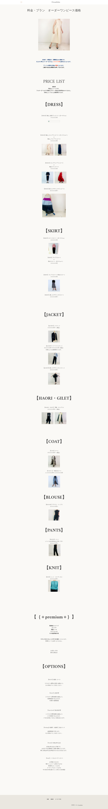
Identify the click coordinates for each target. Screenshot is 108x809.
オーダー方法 (58, 799)
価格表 (52, 799)
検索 (48, 799)
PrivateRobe (56, 2)
